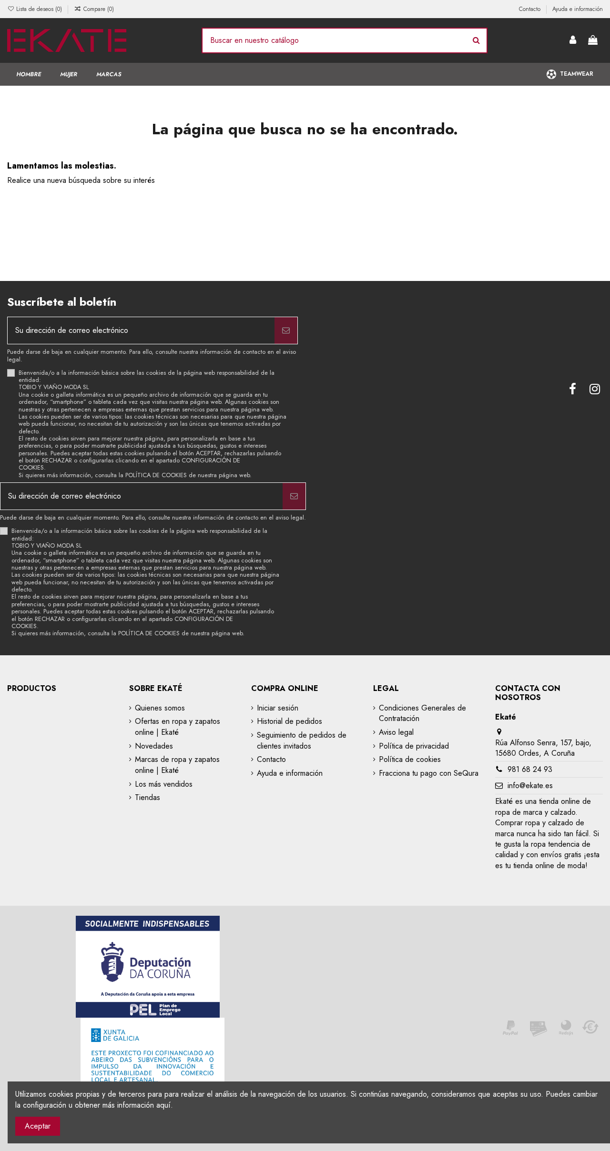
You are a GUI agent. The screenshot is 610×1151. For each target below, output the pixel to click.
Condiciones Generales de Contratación (422, 713)
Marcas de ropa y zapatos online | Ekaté (177, 764)
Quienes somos (160, 708)
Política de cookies (410, 759)
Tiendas (147, 797)
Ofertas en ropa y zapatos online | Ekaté (177, 726)
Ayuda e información (577, 9)
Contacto (530, 9)
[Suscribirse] (285, 330)
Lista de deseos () (39, 9)
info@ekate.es (530, 785)
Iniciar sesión (277, 708)
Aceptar (38, 1126)
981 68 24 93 (530, 769)
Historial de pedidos (289, 721)
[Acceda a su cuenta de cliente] (573, 40)
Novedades (154, 746)
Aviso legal (396, 732)
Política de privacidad (414, 746)
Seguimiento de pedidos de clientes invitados (301, 740)
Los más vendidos (164, 784)
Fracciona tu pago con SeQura (428, 773)
